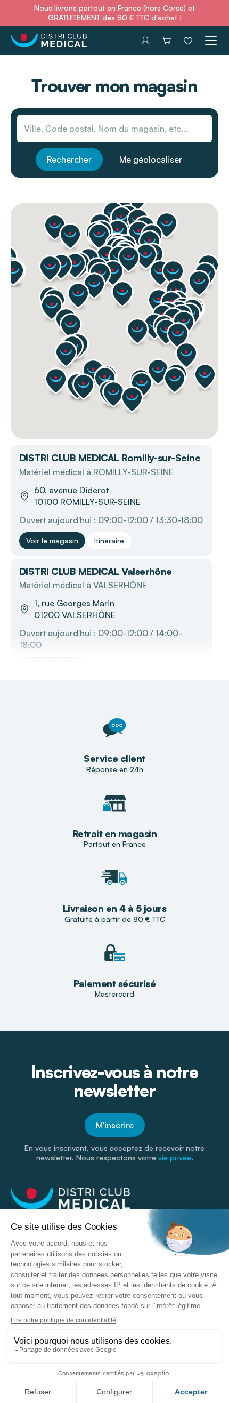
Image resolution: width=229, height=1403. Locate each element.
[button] (99, 236)
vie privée (174, 1157)
